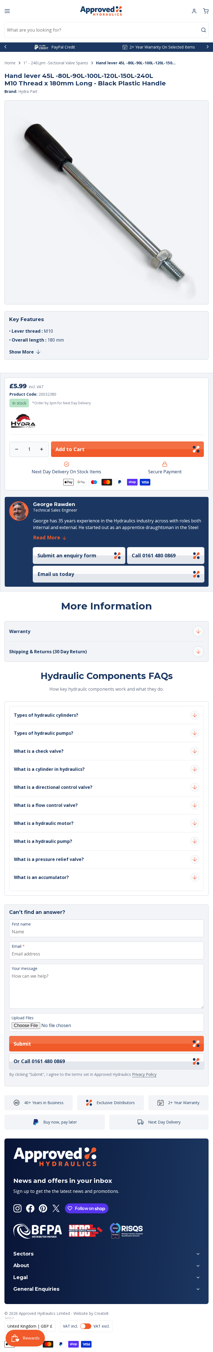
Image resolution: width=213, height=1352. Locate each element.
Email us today (55, 574)
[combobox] (106, 30)
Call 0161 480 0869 (154, 555)
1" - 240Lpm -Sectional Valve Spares (55, 63)
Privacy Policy (144, 1074)
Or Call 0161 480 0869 (39, 1061)
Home (10, 63)
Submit (22, 1043)
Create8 (101, 1313)
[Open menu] (7, 11)
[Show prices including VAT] (86, 1326)
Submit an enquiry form (66, 555)
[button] (206, 11)
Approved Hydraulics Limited (44, 1313)
